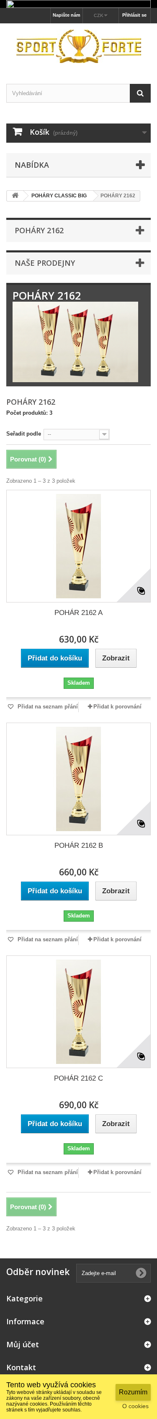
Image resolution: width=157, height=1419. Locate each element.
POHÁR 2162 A (78, 613)
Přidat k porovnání (117, 706)
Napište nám (66, 15)
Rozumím (133, 1392)
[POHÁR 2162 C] (78, 1012)
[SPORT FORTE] (78, 46)
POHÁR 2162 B (78, 845)
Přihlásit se (134, 15)
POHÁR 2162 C (78, 1078)
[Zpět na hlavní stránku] (15, 196)
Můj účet (22, 1344)
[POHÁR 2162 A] (78, 546)
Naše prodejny (45, 263)
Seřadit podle (23, 434)
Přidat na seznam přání (47, 706)
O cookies (135, 1406)
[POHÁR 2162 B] (78, 779)
